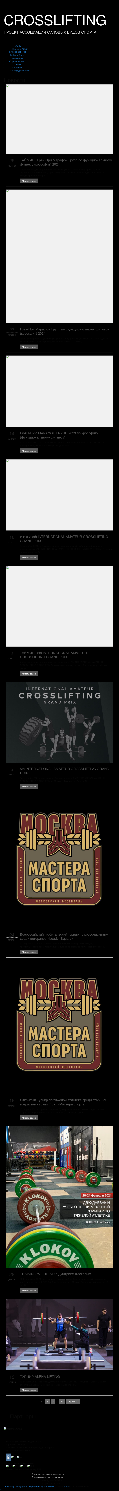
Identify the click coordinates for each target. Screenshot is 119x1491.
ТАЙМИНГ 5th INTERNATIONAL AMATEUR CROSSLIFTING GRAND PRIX (53, 654)
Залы (18, 64)
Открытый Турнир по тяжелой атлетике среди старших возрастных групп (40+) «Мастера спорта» (63, 1101)
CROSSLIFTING (55, 19)
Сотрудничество (20, 70)
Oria (66, 1486)
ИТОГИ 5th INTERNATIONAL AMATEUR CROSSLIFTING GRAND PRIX (64, 538)
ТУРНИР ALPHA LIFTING (40, 1376)
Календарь (17, 58)
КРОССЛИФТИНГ (18, 51)
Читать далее (29, 180)
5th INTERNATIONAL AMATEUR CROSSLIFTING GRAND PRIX (64, 770)
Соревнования (16, 61)
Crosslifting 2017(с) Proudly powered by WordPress (29, 1486)
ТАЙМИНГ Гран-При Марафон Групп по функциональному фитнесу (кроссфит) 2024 (66, 161)
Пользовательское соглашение (47, 1477)
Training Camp (17, 55)
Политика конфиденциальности (47, 1474)
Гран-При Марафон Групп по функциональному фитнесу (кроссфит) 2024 (64, 331)
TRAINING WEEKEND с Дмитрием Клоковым (55, 1273)
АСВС (18, 45)
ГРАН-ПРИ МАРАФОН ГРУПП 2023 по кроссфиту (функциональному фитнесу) (59, 434)
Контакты (17, 67)
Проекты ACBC (20, 48)
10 (62, 1401)
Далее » (73, 1401)
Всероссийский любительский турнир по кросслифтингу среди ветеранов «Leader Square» (64, 936)
